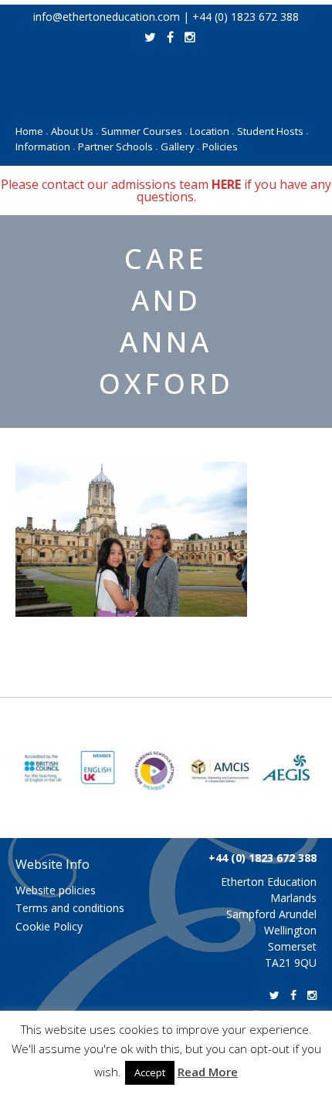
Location (212, 131)
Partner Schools (118, 146)
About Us (74, 131)
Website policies (55, 890)
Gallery (180, 146)
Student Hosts (272, 131)
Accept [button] (149, 1072)
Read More (208, 1071)
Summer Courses (144, 131)
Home (31, 131)
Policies (220, 146)
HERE (226, 184)
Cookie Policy (49, 926)
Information (45, 146)
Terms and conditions (69, 907)
